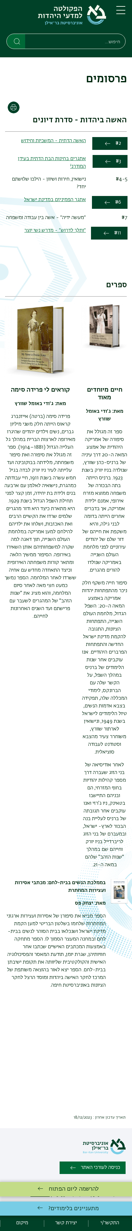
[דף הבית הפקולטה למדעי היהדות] (56, 18)
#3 (118, 161)
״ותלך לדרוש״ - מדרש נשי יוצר (55, 230)
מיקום (22, 1223)
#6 (118, 202)
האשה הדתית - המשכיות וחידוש (53, 140)
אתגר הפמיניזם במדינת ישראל (55, 199)
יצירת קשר (66, 1223)
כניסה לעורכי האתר (100, 1167)
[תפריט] (120, 12)
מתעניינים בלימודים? (73, 1208)
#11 (117, 233)
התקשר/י (110, 1223)
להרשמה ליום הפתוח (74, 1189)
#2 (118, 143)
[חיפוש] (16, 41)
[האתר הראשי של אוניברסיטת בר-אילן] (104, 1153)
